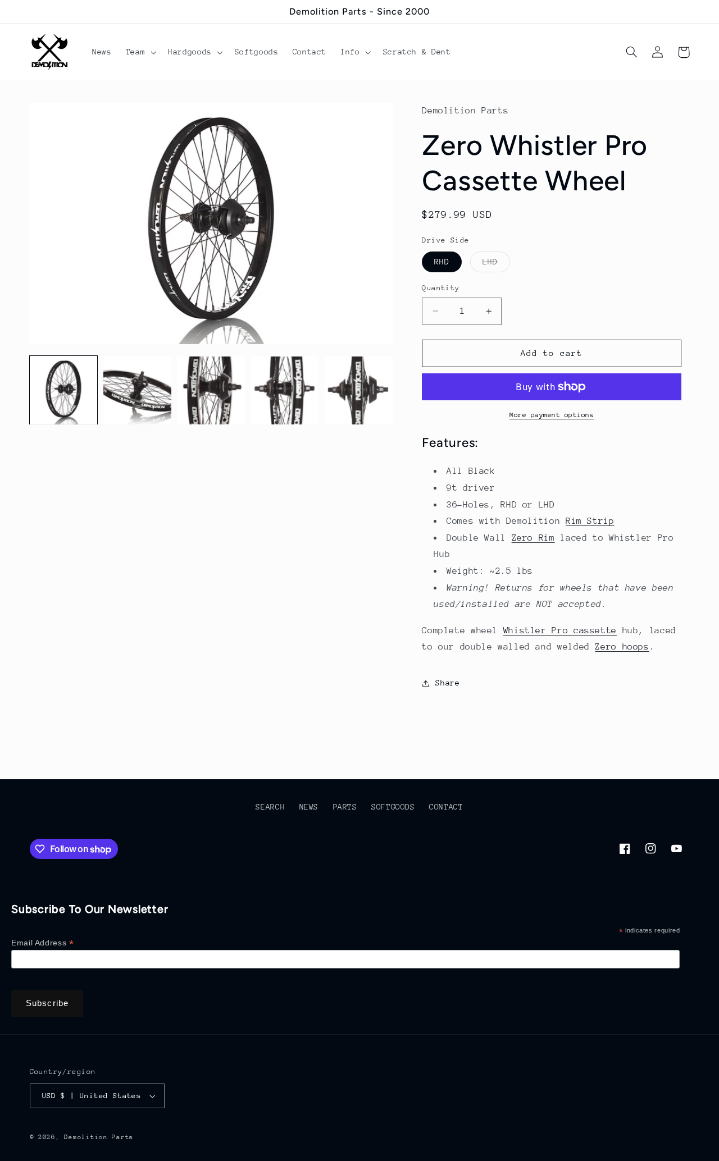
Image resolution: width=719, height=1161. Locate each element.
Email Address (42, 943)
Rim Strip (590, 521)
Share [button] (447, 682)
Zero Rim (533, 538)
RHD (441, 261)
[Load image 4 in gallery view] (285, 390)
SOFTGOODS (393, 806)
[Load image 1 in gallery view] (64, 390)
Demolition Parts (99, 1137)
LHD (496, 264)
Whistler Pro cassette (560, 630)
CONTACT (446, 806)
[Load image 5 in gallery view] (359, 390)
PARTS (345, 806)
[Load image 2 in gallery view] (137, 390)
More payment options (551, 415)
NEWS (309, 806)
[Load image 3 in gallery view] (211, 390)
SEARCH (270, 806)
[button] (140, 52)
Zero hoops (622, 647)
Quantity (440, 288)
